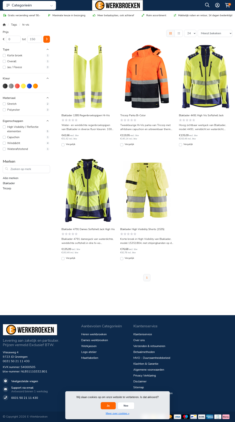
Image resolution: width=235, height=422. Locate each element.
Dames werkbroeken (94, 340)
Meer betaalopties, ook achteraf (115, 15)
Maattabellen (89, 358)
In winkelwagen (90, 146)
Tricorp (7, 188)
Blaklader (9, 183)
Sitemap (138, 387)
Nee (126, 405)
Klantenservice (142, 334)
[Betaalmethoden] (177, 416)
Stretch (27, 104)
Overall (27, 61)
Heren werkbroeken (94, 334)
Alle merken (10, 178)
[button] (207, 6)
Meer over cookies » (117, 413)
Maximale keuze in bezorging (69, 15)
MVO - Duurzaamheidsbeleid (151, 358)
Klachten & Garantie (145, 364)
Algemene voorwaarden (148, 370)
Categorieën (22, 5)
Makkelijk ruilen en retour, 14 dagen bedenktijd (205, 15)
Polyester (27, 110)
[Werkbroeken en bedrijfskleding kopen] (117, 5)
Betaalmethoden (144, 352)
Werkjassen (89, 346)
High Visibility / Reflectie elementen (27, 129)
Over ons (139, 340)
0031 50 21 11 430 (16, 361)
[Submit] (46, 39)
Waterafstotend (27, 149)
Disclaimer (140, 381)
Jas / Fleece (27, 67)
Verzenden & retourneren (149, 346)
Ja (108, 405)
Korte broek (27, 55)
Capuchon (27, 137)
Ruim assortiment (156, 15)
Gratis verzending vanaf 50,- (24, 15)
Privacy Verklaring (144, 376)
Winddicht (27, 143)
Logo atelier (89, 352)
